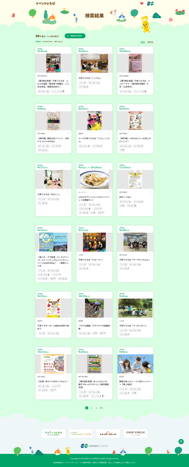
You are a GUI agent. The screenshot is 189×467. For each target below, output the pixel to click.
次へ (102, 407)
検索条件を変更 (76, 36)
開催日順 (150, 42)
